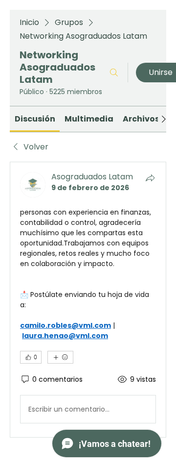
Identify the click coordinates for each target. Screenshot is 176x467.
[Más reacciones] (60, 357)
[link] (35, 118)
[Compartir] (150, 178)
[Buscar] (114, 72)
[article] (88, 300)
